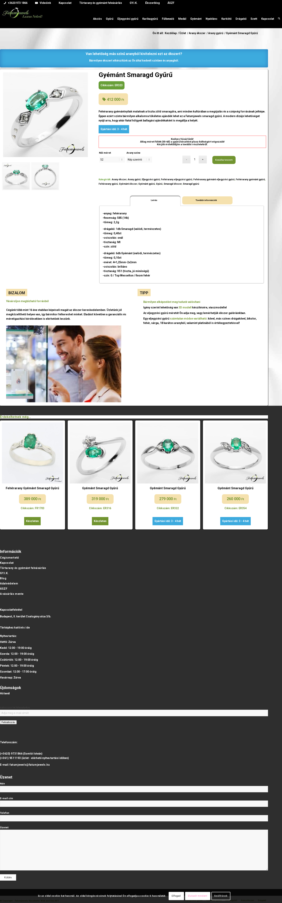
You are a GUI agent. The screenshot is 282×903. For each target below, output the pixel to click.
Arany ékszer (119, 179)
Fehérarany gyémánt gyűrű (250, 179)
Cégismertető (9, 557)
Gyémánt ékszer (128, 184)
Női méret (105, 152)
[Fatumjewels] (22, 20)
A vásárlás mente (12, 593)
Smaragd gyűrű (191, 184)
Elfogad (176, 896)
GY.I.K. (4, 573)
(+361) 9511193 (10, 758)
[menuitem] (15, 3)
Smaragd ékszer (173, 184)
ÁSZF (3, 588)
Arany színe (133, 152)
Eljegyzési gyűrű (151, 179)
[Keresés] (279, 17)
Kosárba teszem (224, 160)
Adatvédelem (9, 583)
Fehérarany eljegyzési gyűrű (176, 179)
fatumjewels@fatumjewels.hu (30, 764)
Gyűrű (159, 184)
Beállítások (221, 896)
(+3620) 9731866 (11, 753)
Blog (3, 578)
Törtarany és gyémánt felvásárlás (23, 567)
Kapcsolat (7, 562)
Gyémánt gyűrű (146, 184)
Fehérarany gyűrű (108, 184)
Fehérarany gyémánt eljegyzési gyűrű (214, 179)
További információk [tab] (206, 200)
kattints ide (22, 627)
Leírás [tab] (154, 200)
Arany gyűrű (134, 179)
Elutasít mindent (197, 896)
